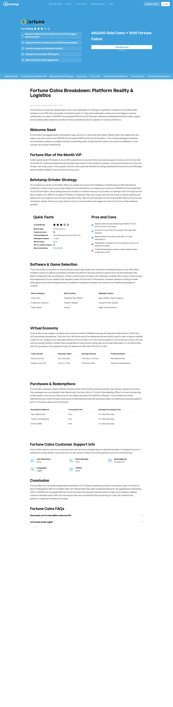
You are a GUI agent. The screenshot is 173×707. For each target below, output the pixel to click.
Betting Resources (98, 4)
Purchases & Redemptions (159, 76)
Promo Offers (81, 4)
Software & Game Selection (115, 76)
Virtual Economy (138, 76)
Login (165, 4)
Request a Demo (151, 4)
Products (68, 4)
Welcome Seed (11, 76)
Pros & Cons (95, 76)
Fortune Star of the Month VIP (33, 76)
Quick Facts (81, 76)
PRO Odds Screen (55, 4)
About (111, 4)
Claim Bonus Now (122, 47)
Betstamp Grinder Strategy (61, 76)
